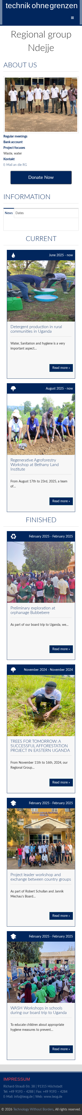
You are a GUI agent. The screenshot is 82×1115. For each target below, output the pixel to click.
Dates (19, 213)
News (9, 213)
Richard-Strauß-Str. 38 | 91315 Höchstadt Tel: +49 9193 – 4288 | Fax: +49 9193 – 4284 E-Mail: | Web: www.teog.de (35, 1091)
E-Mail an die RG (15, 165)
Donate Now (41, 177)
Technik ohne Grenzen (42, 5)
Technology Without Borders (33, 1109)
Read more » (61, 368)
